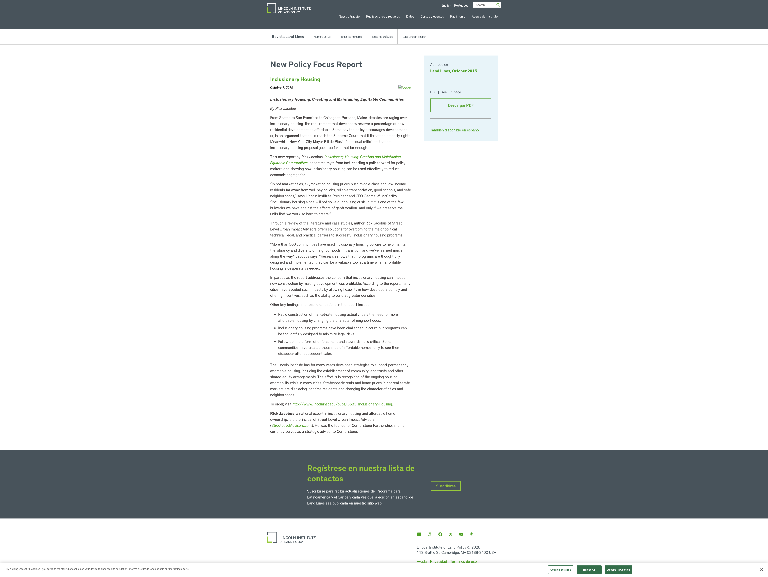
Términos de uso (463, 561)
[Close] (761, 569)
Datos (410, 16)
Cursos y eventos (432, 16)
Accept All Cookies (618, 569)
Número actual (322, 36)
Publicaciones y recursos (383, 16)
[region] (384, 570)
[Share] (404, 87)
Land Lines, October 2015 (453, 70)
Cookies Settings (560, 569)
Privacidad (438, 561)
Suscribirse (446, 485)
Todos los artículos (382, 36)
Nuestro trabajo (349, 16)
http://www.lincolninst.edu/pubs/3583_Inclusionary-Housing (342, 403)
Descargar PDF (461, 105)
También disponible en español (455, 129)
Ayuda (422, 561)
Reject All (589, 569)
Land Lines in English (414, 36)
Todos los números (351, 36)
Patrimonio (457, 16)
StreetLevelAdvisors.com (292, 425)
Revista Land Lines (288, 36)
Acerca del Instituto (485, 16)
